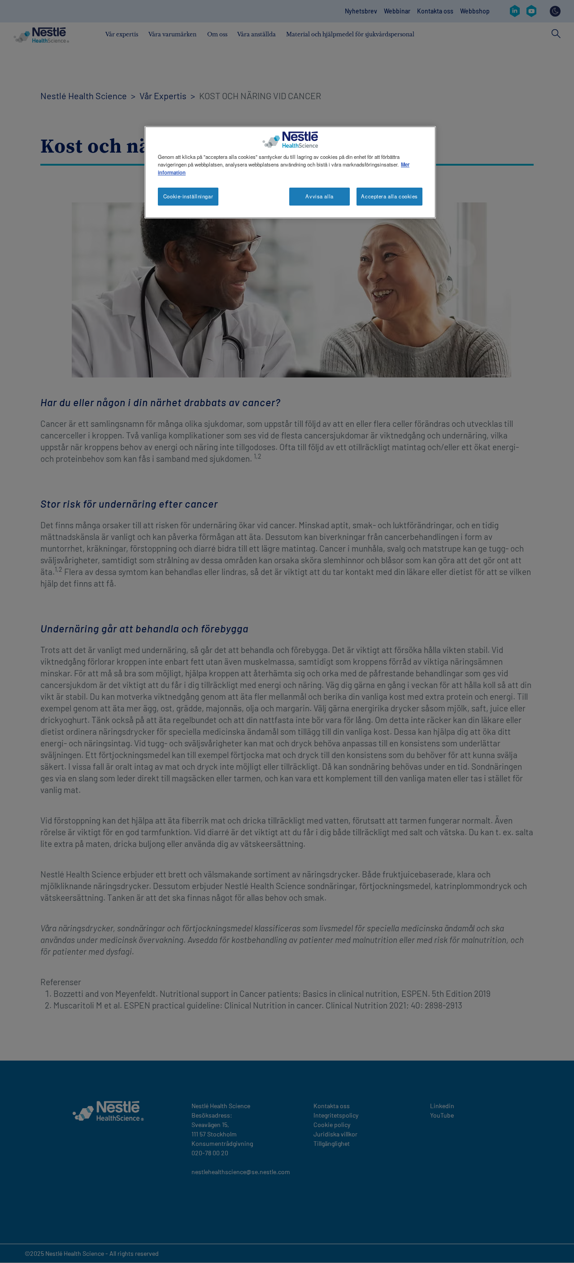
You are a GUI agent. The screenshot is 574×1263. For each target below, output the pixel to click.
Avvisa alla (319, 196)
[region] (290, 172)
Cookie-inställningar (188, 196)
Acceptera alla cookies (389, 196)
